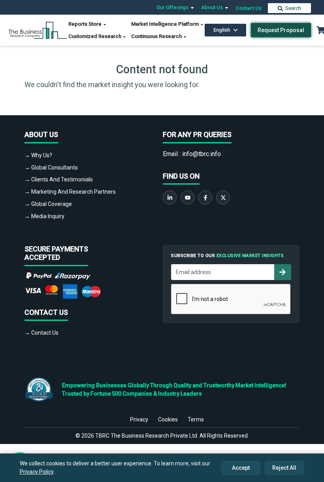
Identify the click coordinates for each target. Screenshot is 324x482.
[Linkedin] (170, 197)
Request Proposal (281, 30)
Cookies (168, 419)
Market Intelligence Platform (165, 24)
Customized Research (95, 36)
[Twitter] (223, 197)
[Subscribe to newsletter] (282, 272)
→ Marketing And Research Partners (70, 192)
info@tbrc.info (201, 154)
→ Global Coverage (48, 204)
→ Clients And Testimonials (58, 179)
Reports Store (85, 24)
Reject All (284, 468)
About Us (212, 7)
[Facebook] (205, 197)
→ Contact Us (41, 333)
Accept (241, 468)
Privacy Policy (36, 472)
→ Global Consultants (51, 167)
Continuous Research (157, 36)
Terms (196, 419)
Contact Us (248, 8)
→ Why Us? (38, 155)
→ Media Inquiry (44, 216)
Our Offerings (173, 7)
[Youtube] (187, 197)
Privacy (139, 419)
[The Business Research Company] (38, 29)
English (221, 30)
